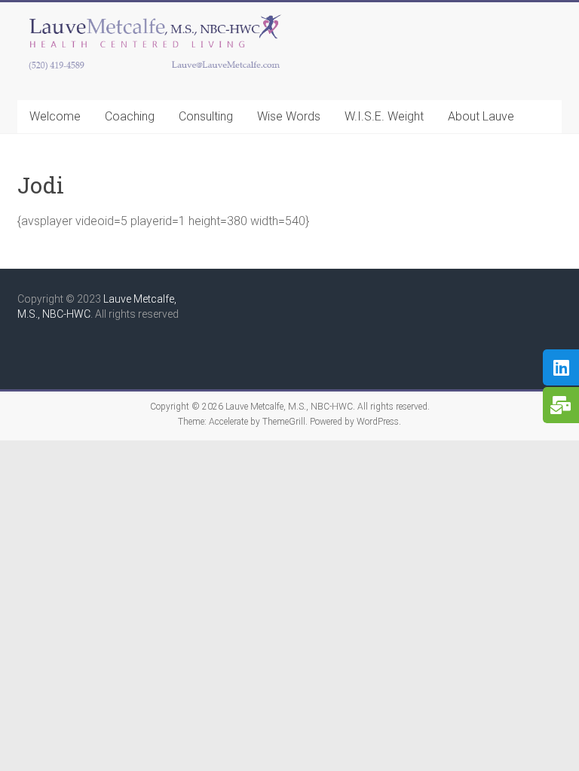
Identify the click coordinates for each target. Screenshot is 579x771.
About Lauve (481, 116)
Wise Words (288, 116)
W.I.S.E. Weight (384, 116)
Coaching (130, 116)
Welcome (55, 116)
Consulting (206, 116)
